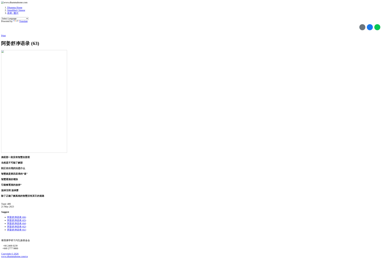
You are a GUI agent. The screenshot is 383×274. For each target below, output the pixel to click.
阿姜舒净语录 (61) (16, 229)
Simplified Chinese (16, 10)
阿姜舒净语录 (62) (16, 226)
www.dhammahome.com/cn (14, 256)
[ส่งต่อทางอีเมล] (362, 27)
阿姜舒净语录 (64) (16, 223)
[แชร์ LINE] (377, 27)
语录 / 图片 (13, 13)
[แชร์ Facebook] (370, 27)
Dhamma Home (14, 7)
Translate (23, 21)
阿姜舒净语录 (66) (16, 217)
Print (3, 35)
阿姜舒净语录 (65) (16, 220)
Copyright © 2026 (10, 253)
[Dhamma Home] (14, 2)
